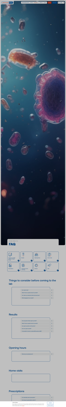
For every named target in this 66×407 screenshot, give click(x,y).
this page (23, 405)
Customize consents (50, 405)
